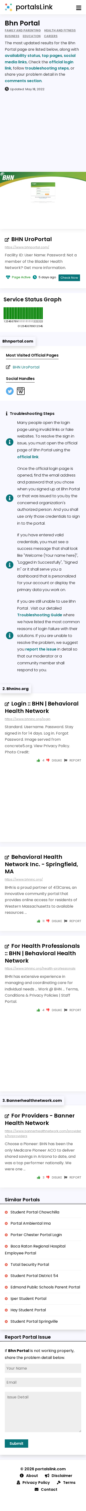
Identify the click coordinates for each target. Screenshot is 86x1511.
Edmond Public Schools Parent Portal (45, 1287)
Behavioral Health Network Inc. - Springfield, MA (41, 864)
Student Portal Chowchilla (35, 1212)
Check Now (69, 277)
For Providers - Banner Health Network (40, 1119)
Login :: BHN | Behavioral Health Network (42, 707)
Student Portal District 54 (34, 1275)
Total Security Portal (30, 1264)
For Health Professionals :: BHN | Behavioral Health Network (42, 953)
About (32, 1475)
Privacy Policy (36, 1482)
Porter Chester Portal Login (36, 1235)
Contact (49, 1489)
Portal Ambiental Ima (31, 1223)
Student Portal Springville (34, 1321)
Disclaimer (62, 1475)
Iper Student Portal (28, 1298)
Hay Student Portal (28, 1310)
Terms (69, 1482)
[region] (43, 131)
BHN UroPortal (31, 239)
